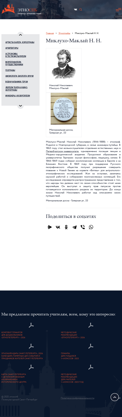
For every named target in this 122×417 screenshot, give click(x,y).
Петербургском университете (62, 151)
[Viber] (83, 227)
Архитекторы (11, 48)
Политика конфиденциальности (77, 398)
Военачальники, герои (16, 82)
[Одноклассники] (66, 227)
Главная (50, 33)
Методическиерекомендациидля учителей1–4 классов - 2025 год (72, 378)
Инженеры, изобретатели (17, 96)
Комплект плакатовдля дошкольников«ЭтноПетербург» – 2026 (13, 335)
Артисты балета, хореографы (19, 42)
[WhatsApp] (91, 227)
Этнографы (64, 33)
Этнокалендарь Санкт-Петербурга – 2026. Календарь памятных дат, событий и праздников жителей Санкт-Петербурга (22, 356)
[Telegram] (74, 227)
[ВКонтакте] (58, 227)
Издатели (10, 102)
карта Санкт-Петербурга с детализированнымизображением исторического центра (13, 378)
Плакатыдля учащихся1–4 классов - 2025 (70, 356)
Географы (10, 70)
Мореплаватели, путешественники (14, 63)
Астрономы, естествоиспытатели (15, 55)
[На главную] (21, 9)
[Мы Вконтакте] (75, 9)
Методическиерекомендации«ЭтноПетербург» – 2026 (73, 335)
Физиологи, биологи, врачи (19, 76)
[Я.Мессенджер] (50, 227)
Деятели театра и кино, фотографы (16, 89)
